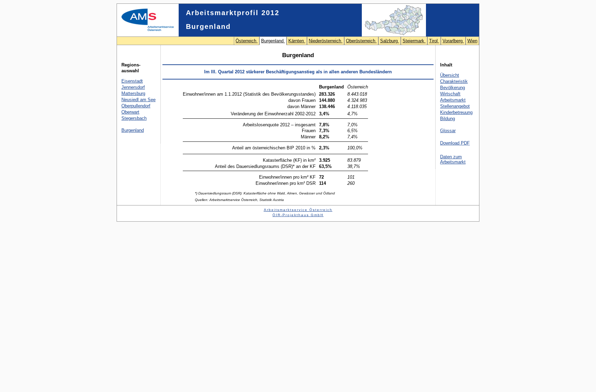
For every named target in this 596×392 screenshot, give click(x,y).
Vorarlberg (453, 40)
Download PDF (455, 143)
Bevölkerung (452, 87)
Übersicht (449, 75)
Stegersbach (134, 118)
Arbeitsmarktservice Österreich (298, 210)
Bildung (447, 118)
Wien (472, 40)
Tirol (434, 40)
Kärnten (296, 40)
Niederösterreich (325, 40)
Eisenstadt (132, 81)
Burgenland (273, 40)
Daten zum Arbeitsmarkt (453, 159)
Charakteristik (454, 81)
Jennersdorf (133, 87)
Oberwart (130, 112)
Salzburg (389, 40)
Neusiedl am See (138, 99)
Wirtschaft (450, 93)
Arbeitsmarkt (453, 100)
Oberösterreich (361, 40)
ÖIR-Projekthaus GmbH (298, 215)
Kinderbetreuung (456, 112)
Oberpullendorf (135, 105)
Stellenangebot (455, 106)
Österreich (247, 40)
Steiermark (414, 40)
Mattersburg (133, 93)
